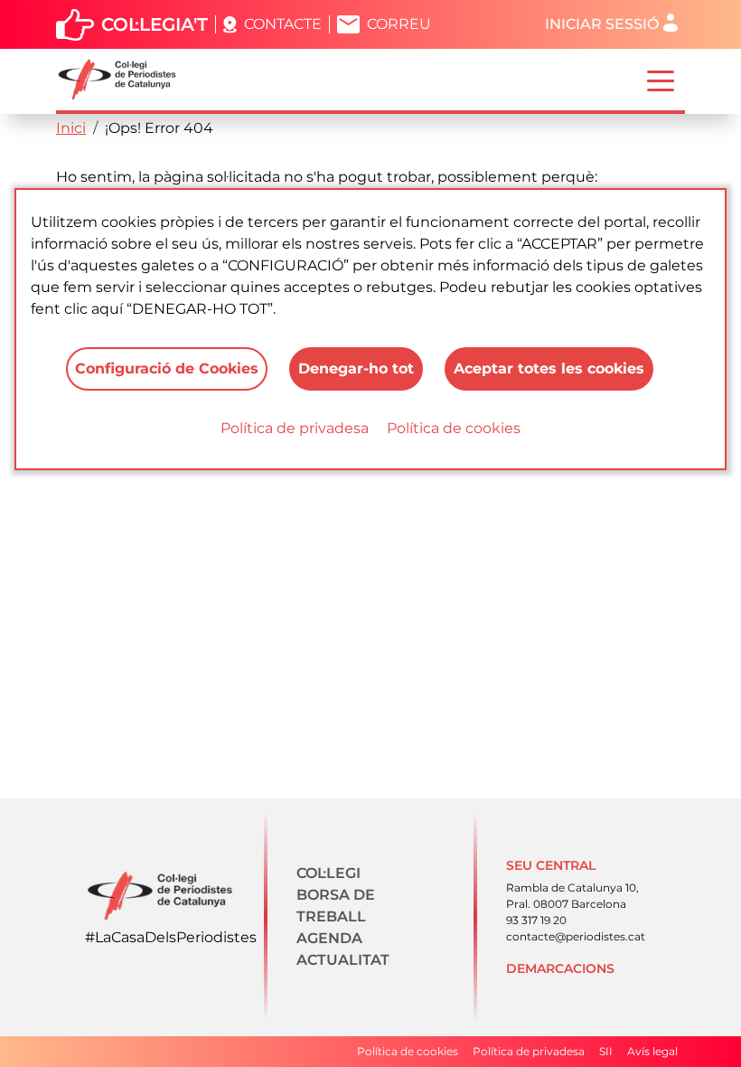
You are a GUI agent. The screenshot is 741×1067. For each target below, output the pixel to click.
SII (606, 1051)
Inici (71, 128)
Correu (399, 24)
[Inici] (124, 79)
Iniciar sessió (602, 24)
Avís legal (652, 1051)
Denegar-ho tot (356, 368)
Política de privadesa (294, 428)
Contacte (283, 24)
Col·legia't (154, 24)
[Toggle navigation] (660, 79)
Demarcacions (560, 968)
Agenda (329, 938)
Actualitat (342, 959)
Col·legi (328, 873)
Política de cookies (454, 428)
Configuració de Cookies (166, 368)
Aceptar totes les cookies (549, 368)
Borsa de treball (335, 905)
